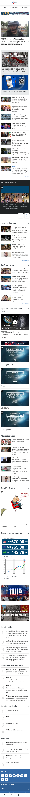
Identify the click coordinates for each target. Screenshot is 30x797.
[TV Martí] (4, 795)
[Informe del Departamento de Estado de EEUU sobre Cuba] (15, 59)
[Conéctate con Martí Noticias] (15, 82)
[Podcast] (18, 795)
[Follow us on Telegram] (10, 775)
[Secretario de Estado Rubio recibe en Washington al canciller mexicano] (6, 134)
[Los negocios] (15, 419)
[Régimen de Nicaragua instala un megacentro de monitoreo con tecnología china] (6, 126)
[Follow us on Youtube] (14, 775)
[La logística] (15, 398)
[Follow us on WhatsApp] (18, 775)
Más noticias (25, 260)
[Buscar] (25, 795)
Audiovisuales (14, 7)
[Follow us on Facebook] (2, 775)
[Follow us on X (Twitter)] (6, 775)
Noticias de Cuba (8, 223)
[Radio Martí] (11, 795)
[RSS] (25, 775)
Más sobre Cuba (8, 436)
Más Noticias (25, 303)
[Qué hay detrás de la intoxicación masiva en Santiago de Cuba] (6, 247)
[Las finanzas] (15, 376)
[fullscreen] (27, 328)
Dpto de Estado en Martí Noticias (12, 310)
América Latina (7, 265)
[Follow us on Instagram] (21, 775)
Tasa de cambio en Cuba (11, 533)
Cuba (4, 7)
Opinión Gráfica (8, 488)
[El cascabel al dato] (15, 508)
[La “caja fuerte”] (15, 354)
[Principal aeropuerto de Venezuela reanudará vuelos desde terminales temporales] (6, 271)
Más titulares (25, 176)
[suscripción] (6, 779)
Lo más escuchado (9, 706)
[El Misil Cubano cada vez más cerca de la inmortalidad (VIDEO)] (6, 442)
